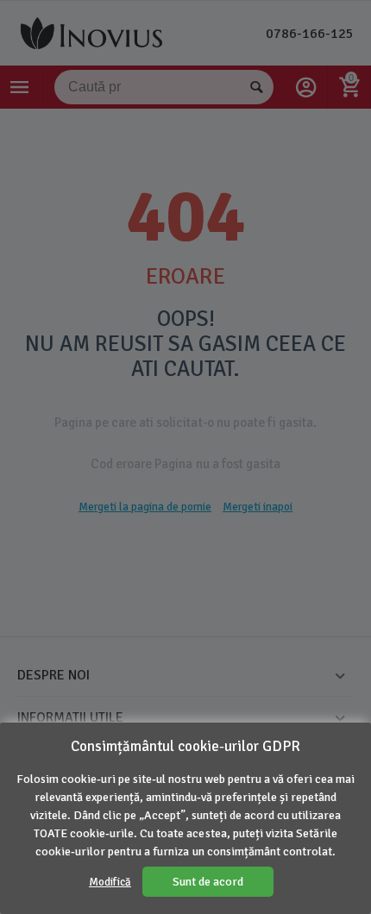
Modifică (110, 882)
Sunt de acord (208, 881)
